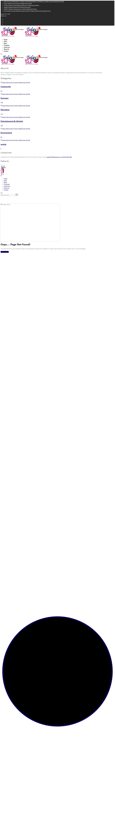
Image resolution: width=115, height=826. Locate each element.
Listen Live (7, 47)
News (5, 43)
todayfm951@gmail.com (53, 157)
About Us (6, 49)
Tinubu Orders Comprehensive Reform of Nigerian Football (21, 5)
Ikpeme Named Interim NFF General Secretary (17, 7)
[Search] (1, 54)
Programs (6, 45)
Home (5, 39)
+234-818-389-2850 (66, 157)
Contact (6, 51)
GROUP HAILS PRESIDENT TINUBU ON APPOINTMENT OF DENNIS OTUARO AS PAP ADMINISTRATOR (34, 1)
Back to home (5, 252)
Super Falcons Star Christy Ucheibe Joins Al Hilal (18, 3)
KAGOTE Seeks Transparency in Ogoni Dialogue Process (20, 9)
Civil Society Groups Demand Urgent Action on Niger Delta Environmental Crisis (27, 11)
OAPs (5, 41)
